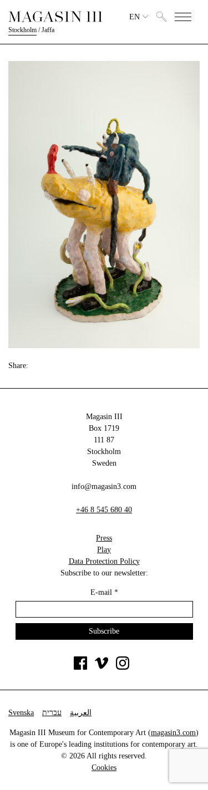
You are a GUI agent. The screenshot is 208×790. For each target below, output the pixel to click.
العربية (81, 713)
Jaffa (48, 30)
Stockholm (22, 30)
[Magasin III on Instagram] (122, 667)
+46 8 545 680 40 (104, 510)
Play (104, 550)
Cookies (104, 767)
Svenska (21, 713)
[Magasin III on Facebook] (80, 667)
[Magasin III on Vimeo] (101, 667)
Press (104, 538)
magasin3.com (173, 732)
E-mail (104, 592)
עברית (52, 713)
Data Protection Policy (104, 561)
